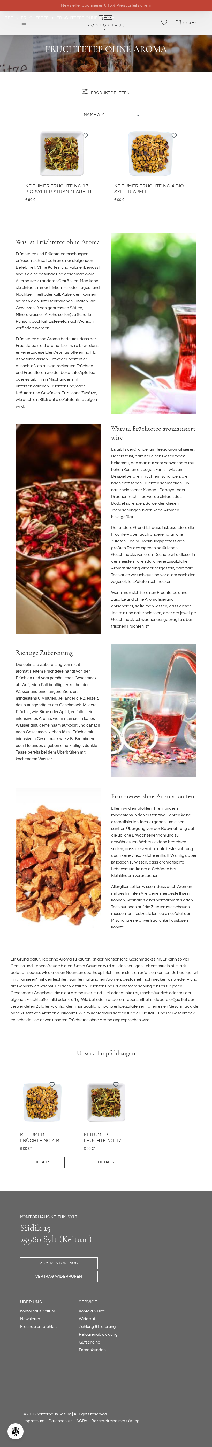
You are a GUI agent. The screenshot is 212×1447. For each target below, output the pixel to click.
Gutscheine (89, 1342)
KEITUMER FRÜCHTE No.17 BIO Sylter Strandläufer (58, 189)
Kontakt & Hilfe (92, 1311)
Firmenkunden (92, 1350)
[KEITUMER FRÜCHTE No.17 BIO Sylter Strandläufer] (61, 153)
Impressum (33, 1421)
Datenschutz (60, 1421)
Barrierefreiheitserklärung (115, 1421)
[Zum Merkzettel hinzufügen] (85, 137)
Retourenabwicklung (98, 1334)
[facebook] (27, 1375)
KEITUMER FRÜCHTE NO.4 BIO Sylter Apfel (149, 189)
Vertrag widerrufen (58, 1276)
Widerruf (87, 1319)
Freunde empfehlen (38, 1327)
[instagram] (48, 1375)
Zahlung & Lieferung (97, 1327)
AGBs (81, 1421)
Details (42, 1162)
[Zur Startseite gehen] (106, 23)
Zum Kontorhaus (59, 1263)
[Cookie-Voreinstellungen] (15, 1431)
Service (88, 1302)
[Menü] (24, 23)
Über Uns (31, 1302)
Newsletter (30, 1319)
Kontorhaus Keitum (37, 1311)
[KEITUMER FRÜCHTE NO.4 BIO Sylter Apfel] (150, 153)
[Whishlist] (164, 23)
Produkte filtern (110, 93)
